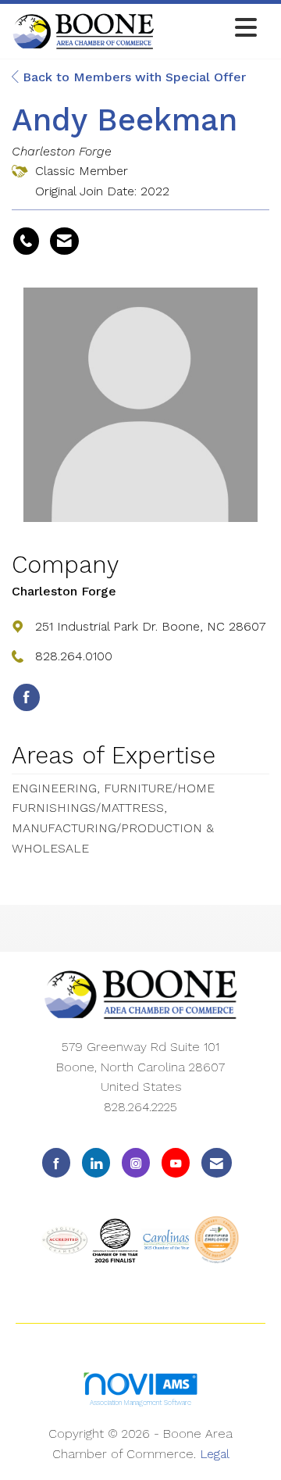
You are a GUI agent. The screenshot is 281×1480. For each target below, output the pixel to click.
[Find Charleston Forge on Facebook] (26, 697)
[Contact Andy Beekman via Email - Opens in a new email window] (64, 241)
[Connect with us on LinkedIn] (96, 1162)
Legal (214, 1453)
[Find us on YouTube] (176, 1162)
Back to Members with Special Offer (132, 77)
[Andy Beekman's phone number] (26, 241)
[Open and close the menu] (210, 28)
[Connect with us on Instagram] (136, 1162)
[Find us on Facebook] (56, 1162)
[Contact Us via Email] (216, 1162)
